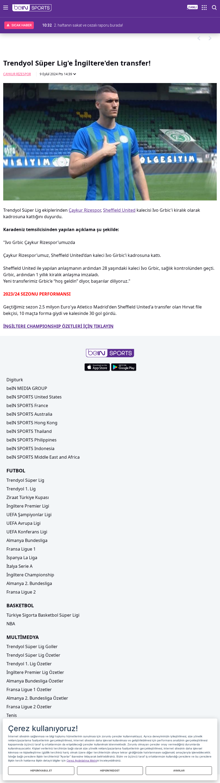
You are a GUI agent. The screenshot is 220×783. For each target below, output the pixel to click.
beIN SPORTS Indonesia (30, 448)
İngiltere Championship (30, 575)
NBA (10, 624)
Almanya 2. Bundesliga (29, 583)
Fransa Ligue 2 (21, 592)
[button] (32, 7)
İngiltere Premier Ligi (27, 506)
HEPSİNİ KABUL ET (41, 770)
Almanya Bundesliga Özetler (35, 681)
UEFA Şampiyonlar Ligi (29, 515)
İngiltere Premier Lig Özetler (35, 672)
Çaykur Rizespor (17, 74)
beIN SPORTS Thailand (29, 431)
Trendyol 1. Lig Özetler (29, 664)
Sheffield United (119, 210)
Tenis (11, 715)
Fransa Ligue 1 (21, 549)
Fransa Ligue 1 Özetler (29, 689)
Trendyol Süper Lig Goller (32, 646)
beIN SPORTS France (27, 405)
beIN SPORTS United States (34, 397)
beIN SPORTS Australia (29, 414)
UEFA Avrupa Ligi (23, 523)
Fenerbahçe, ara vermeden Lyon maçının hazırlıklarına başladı (105, 25)
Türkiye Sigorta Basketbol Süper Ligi (42, 615)
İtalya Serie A (19, 566)
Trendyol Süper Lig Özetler (33, 655)
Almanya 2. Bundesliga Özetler (37, 698)
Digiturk (14, 380)
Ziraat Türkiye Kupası (27, 497)
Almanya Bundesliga (26, 540)
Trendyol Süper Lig (25, 480)
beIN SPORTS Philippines (31, 440)
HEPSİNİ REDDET (110, 770)
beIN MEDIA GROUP (26, 388)
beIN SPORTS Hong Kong (31, 423)
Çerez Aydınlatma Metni (82, 760)
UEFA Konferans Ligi (26, 532)
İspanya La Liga (21, 558)
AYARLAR (179, 770)
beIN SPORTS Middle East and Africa (43, 457)
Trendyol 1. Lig (21, 489)
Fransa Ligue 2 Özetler (29, 707)
